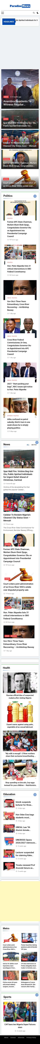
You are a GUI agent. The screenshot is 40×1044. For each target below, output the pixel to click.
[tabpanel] (20, 1017)
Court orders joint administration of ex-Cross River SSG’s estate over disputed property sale (19, 186)
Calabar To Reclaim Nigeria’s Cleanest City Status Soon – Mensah (17, 518)
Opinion (10, 416)
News (6, 119)
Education (9, 801)
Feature (16, 750)
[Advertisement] (20, 47)
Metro (6, 179)
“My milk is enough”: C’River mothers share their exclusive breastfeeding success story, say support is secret (20, 756)
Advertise (21, 1037)
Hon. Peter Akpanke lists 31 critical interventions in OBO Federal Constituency (19, 269)
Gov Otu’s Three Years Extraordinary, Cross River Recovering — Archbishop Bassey (18, 644)
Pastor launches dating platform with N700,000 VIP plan (29, 947)
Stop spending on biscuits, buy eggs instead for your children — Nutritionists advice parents (20, 785)
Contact (13, 1037)
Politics (6, 159)
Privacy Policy (31, 1037)
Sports (6, 97)
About (6, 1037)
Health (19, 692)
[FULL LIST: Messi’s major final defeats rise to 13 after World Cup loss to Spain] (20, 89)
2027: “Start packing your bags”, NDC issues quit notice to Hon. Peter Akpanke (19, 387)
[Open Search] (34, 13)
